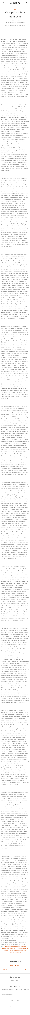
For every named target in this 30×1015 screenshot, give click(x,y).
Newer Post (24, 970)
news (15, 9)
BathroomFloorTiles (12, 22)
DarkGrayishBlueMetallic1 (10, 25)
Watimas (19, 1006)
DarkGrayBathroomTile (23, 24)
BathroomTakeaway (14, 24)
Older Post (5, 970)
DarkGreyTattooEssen (21, 25)
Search (12, 1000)
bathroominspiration (21, 22)
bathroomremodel (5, 24)
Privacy (17, 1000)
